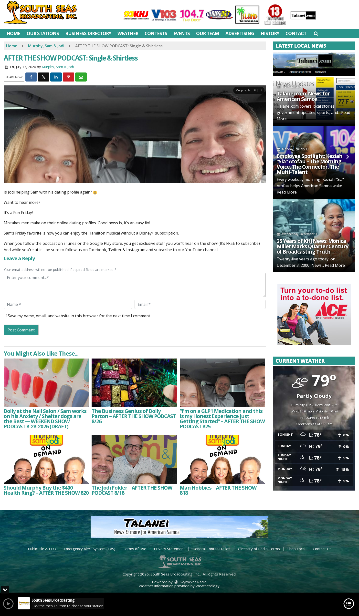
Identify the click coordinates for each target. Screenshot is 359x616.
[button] (316, 33)
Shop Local (296, 548)
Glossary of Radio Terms (259, 548)
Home (13, 33)
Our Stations (43, 33)
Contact (295, 33)
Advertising (239, 33)
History (270, 33)
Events (181, 33)
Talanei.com (288, 106)
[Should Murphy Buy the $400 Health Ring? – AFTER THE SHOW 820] (46, 459)
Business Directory (88, 33)
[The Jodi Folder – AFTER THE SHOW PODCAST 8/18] (134, 459)
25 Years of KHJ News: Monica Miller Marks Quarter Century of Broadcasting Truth (312, 246)
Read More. (287, 192)
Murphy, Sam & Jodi (58, 66)
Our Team (207, 33)
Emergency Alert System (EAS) (89, 548)
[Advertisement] (314, 314)
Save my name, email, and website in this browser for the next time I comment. (79, 315)
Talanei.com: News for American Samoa (303, 96)
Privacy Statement (169, 548)
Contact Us (322, 548)
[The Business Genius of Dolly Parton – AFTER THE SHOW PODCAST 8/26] (134, 383)
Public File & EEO (42, 548)
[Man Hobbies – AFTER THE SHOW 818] (222, 459)
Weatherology (208, 585)
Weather (127, 33)
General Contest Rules (211, 548)
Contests (156, 33)
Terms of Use (134, 548)
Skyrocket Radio (193, 581)
